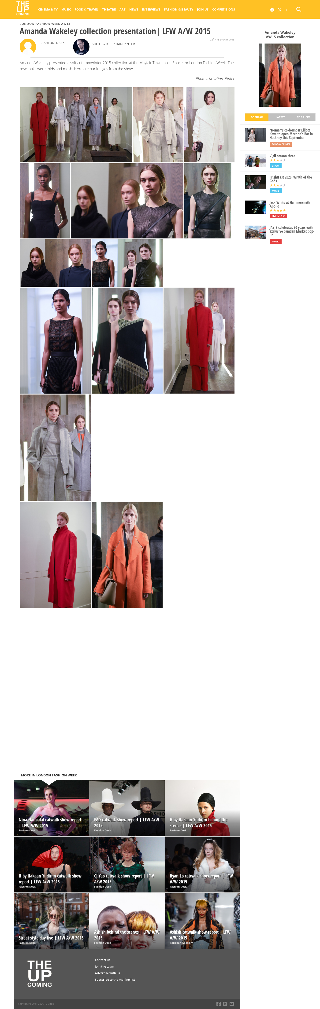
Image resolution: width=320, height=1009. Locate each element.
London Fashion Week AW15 (45, 24)
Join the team (104, 966)
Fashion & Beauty (178, 9)
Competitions (223, 9)
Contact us (102, 960)
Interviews (151, 9)
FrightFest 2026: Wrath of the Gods (291, 179)
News (133, 9)
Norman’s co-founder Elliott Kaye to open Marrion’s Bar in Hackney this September (291, 133)
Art (122, 9)
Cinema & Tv (48, 9)
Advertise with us (107, 973)
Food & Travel (86, 9)
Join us (202, 9)
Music (66, 9)
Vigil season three (282, 156)
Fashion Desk (52, 42)
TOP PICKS (303, 117)
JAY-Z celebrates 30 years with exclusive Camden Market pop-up (292, 231)
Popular (257, 117)
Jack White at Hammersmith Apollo (290, 204)
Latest (280, 117)
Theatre (109, 9)
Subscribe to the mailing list (115, 979)
